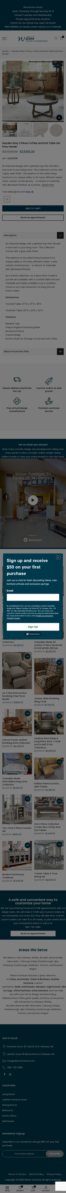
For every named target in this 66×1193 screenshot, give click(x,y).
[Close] (58, 557)
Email (10, 590)
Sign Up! (33, 626)
